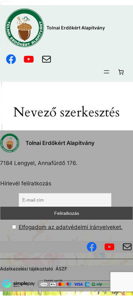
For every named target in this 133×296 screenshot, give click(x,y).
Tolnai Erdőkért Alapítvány (75, 27)
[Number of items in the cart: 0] (121, 72)
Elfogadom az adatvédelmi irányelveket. (71, 227)
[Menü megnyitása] (106, 72)
